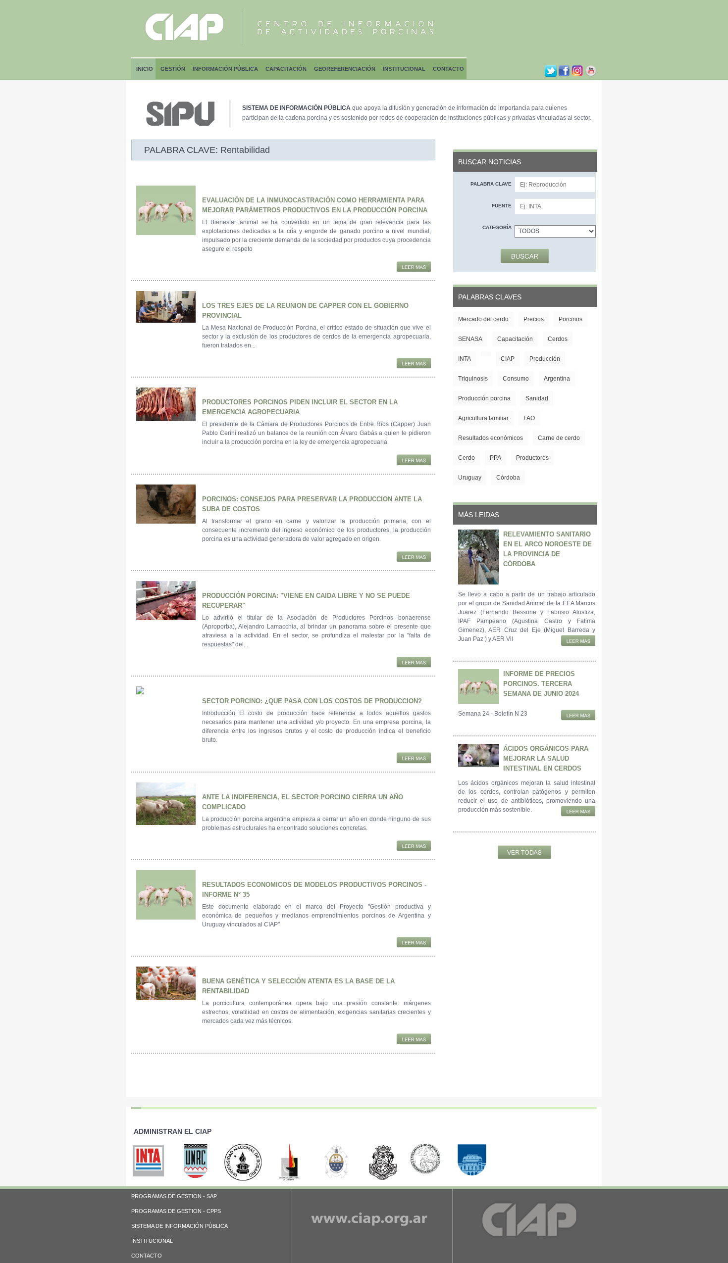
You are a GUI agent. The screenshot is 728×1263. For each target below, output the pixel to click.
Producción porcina (484, 398)
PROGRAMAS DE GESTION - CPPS (176, 1211)
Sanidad (536, 398)
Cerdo (466, 457)
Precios (533, 319)
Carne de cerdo (559, 438)
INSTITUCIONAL (152, 1241)
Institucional (404, 69)
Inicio (144, 69)
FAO (529, 418)
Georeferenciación (344, 69)
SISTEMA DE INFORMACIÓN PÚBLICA (179, 1226)
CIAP (508, 358)
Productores (532, 457)
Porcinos (570, 319)
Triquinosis (473, 378)
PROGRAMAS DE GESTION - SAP (174, 1196)
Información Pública (225, 69)
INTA (464, 358)
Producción (544, 358)
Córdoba (508, 477)
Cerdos (558, 339)
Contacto (448, 69)
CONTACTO (146, 1256)
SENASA (470, 339)
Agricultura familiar (483, 418)
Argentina (557, 378)
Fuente (502, 205)
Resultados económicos (490, 438)
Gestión (172, 69)
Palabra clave (491, 184)
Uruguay (469, 477)
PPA (495, 457)
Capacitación (286, 69)
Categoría (497, 227)
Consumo (516, 378)
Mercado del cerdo (483, 319)
